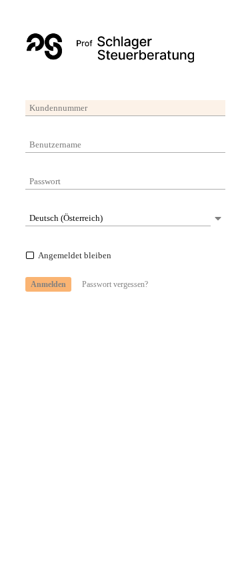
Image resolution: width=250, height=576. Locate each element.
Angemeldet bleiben (74, 255)
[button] (48, 284)
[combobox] (118, 218)
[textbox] (125, 108)
